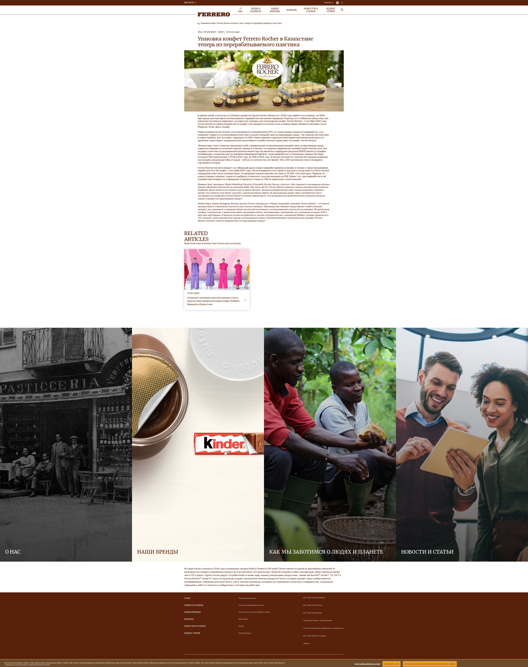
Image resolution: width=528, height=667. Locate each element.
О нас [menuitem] (240, 10)
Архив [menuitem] (241, 626)
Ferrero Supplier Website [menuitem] (315, 598)
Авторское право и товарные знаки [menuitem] (317, 620)
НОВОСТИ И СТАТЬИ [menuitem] (311, 10)
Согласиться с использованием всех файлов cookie (429, 664)
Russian (327, 3)
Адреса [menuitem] (306, 643)
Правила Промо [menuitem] (245, 633)
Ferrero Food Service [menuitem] (314, 605)
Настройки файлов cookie (367, 664)
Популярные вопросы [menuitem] (247, 598)
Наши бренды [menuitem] (275, 10)
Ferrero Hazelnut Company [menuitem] (316, 636)
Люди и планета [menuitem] (255, 10)
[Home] (199, 23)
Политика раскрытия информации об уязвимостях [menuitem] (323, 628)
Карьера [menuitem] (292, 10)
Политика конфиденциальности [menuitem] (251, 605)
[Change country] (339, 2)
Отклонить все (391, 664)
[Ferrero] (214, 14)
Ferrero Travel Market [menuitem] (314, 613)
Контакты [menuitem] (189, 3)
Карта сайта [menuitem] (243, 619)
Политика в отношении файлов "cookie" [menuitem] (254, 612)
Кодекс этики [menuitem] (330, 10)
